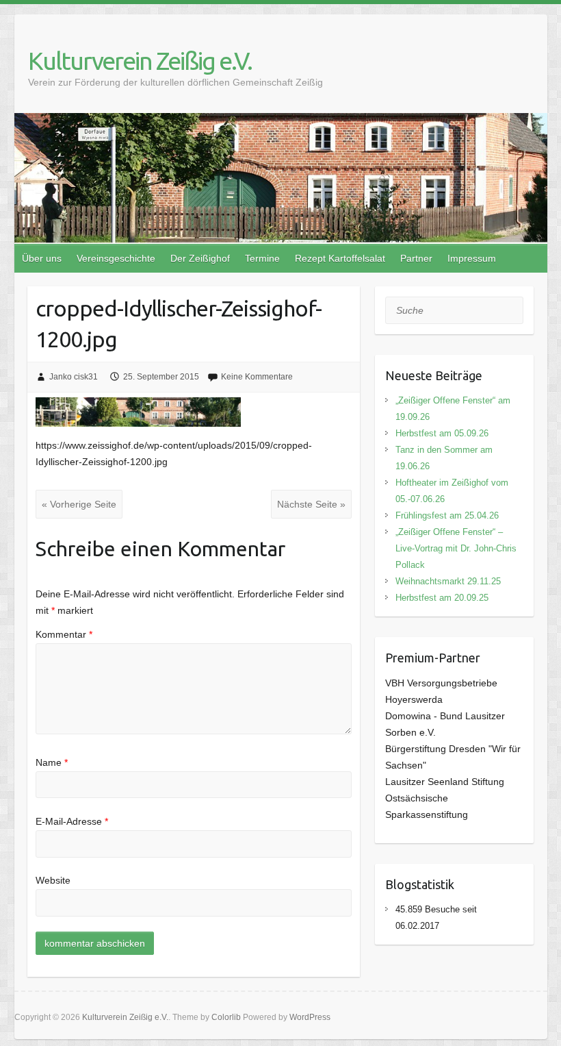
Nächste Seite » (311, 504)
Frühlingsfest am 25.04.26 (447, 515)
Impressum (471, 258)
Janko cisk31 (73, 377)
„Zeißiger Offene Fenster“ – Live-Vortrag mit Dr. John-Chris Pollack (456, 548)
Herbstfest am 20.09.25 (441, 598)
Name (52, 762)
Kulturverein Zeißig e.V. (140, 61)
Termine (262, 258)
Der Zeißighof (200, 258)
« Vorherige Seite (79, 504)
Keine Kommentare (257, 377)
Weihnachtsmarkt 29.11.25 (448, 581)
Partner (416, 258)
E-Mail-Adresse (72, 821)
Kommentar (64, 634)
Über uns (42, 258)
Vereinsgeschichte (116, 258)
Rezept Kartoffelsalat (340, 258)
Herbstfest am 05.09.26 (441, 433)
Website (53, 880)
